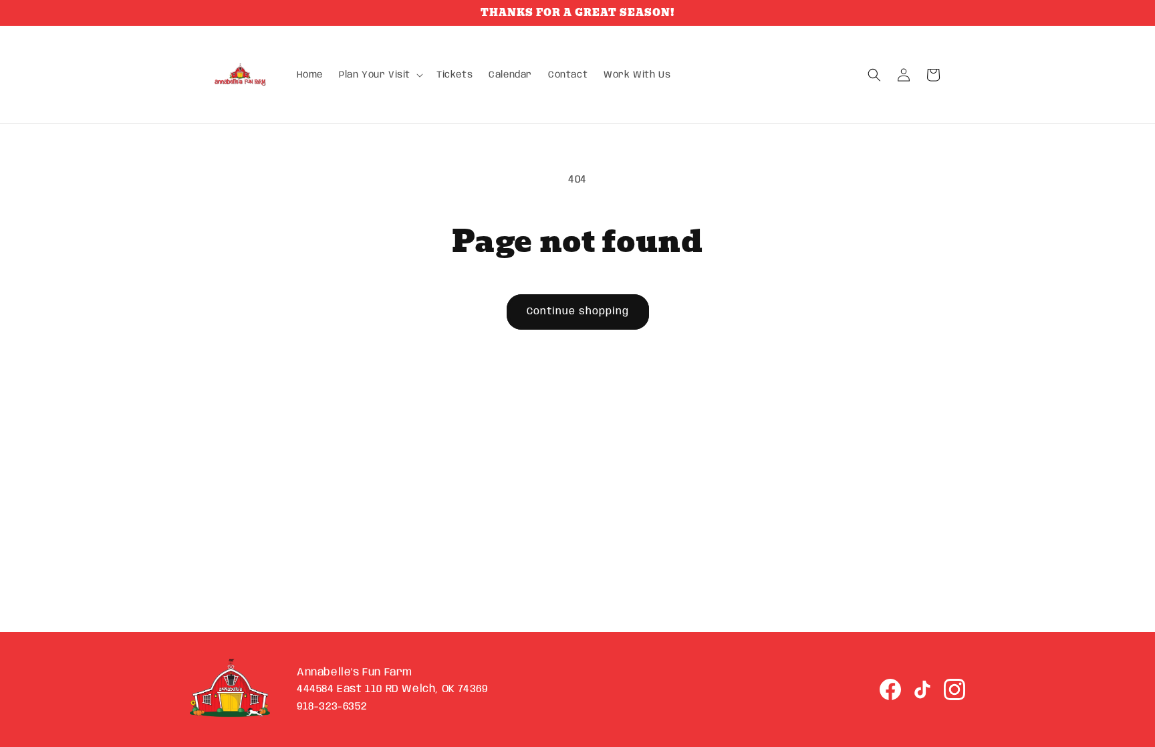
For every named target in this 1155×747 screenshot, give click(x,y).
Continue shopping (578, 311)
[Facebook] (890, 689)
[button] (379, 75)
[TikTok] (922, 689)
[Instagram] (954, 689)
